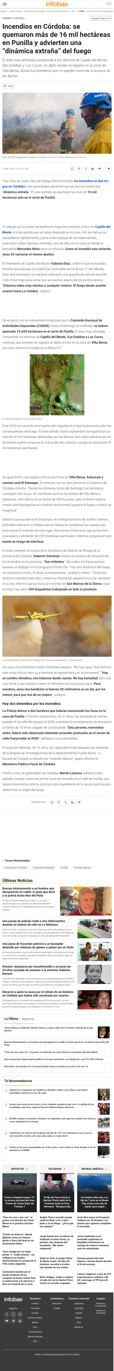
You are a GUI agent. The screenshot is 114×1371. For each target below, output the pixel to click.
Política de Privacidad (101, 1311)
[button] (5, 4)
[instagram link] (20, 1314)
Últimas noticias (82, 867)
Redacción (57, 1303)
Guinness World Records (49, 11)
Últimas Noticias (35, 1336)
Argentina (78, 1303)
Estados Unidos (35, 1318)
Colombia (35, 1308)
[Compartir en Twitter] (86, 168)
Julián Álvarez (6, 11)
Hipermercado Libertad (25, 11)
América (35, 1303)
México (35, 1322)
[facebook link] (6, 1314)
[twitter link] (13, 1314)
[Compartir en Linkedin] (92, 168)
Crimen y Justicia (13, 18)
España (35, 1313)
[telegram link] (13, 1320)
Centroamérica (35, 1332)
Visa (64, 11)
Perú (35, 1327)
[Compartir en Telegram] (99, 168)
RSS (35, 1341)
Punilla (64, 867)
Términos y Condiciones (100, 1304)
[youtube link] (6, 1320)
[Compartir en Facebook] (79, 168)
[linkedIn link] (20, 1320)
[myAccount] (109, 4)
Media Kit (79, 1327)
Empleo (57, 1308)
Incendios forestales (43, 867)
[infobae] (57, 4)
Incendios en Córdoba (15, 867)
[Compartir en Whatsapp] (72, 168)
